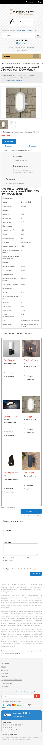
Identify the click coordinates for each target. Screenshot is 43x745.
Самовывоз (5, 673)
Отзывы (37, 78)
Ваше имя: (8, 531)
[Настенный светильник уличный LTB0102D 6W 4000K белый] (21, 102)
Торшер (29, 30)
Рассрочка (30, 47)
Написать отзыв (26, 151)
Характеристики (26, 78)
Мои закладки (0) (21, 50)
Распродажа (5, 663)
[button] (40, 2)
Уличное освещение (13, 63)
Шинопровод (28, 692)
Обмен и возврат (7, 683)
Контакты (4, 676)
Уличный (19, 692)
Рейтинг (7, 569)
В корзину (9, 141)
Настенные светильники (31, 63)
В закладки (9, 146)
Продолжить (36, 574)
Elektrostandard (18, 132)
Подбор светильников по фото (11, 680)
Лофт (24, 30)
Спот (35, 30)
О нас (11, 47)
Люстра (18, 30)
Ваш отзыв (8, 542)
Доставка (4, 670)
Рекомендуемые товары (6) (13, 80)
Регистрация (30, 2)
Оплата (3, 667)
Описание (14, 78)
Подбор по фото (20, 47)
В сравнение (33, 146)
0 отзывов (31, 75)
